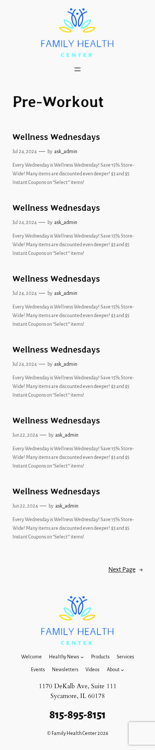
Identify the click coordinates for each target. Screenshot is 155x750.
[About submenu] (122, 670)
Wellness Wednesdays (56, 137)
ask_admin (65, 151)
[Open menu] (77, 69)
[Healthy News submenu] (82, 657)
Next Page (125, 569)
